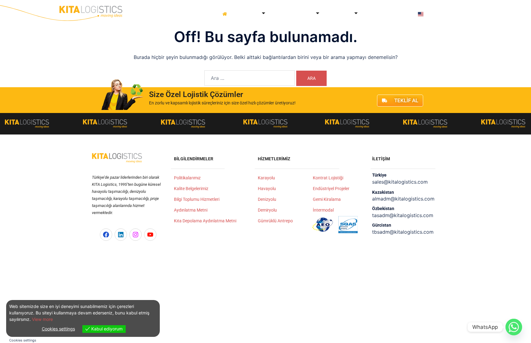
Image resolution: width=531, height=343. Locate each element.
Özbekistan (383, 208)
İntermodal (323, 210)
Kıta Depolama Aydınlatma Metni (205, 220)
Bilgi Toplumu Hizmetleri (196, 199)
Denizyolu (267, 199)
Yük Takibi (376, 14)
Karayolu (266, 177)
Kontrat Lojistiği (328, 177)
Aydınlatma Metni (190, 210)
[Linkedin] (121, 234)
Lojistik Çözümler (293, 14)
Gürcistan (381, 225)
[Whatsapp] (513, 327)
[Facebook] (106, 234)
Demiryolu (267, 210)
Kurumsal (249, 14)
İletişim (402, 14)
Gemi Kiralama (327, 199)
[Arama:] (249, 78)
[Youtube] (150, 234)
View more (42, 319)
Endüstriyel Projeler (331, 188)
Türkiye (379, 175)
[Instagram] (135, 234)
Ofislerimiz (339, 14)
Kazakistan (383, 192)
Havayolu (267, 188)
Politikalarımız (187, 177)
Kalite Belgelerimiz (191, 188)
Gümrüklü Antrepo (275, 220)
